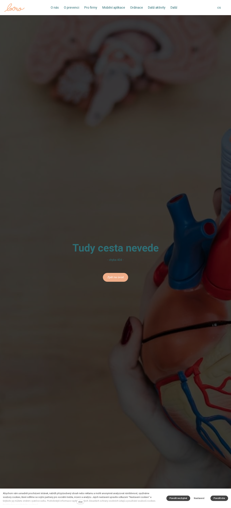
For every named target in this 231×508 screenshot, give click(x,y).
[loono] (14, 8)
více (80, 501)
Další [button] (174, 7)
